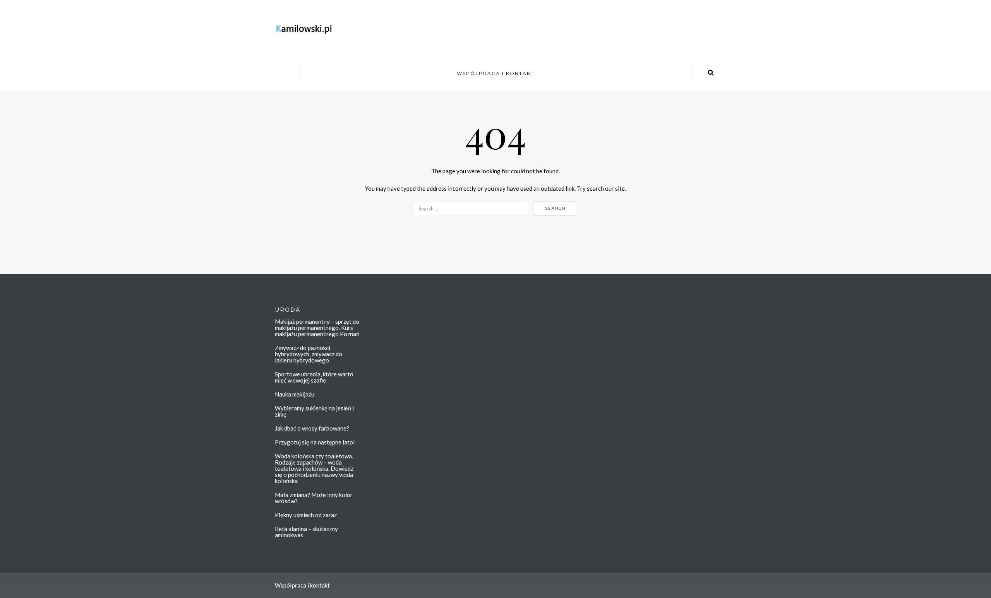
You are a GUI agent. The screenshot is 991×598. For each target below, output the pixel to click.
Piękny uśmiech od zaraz (306, 514)
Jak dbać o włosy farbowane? (312, 428)
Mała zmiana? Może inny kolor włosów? (314, 497)
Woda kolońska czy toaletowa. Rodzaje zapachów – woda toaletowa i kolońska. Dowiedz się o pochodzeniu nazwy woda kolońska (314, 468)
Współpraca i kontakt (495, 73)
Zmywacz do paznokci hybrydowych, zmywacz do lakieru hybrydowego (308, 354)
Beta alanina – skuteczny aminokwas (306, 531)
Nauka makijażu (294, 394)
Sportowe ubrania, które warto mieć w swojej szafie (314, 377)
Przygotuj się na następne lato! (315, 442)
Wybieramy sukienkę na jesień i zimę (314, 411)
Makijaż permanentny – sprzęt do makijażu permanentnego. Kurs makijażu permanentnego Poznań (317, 327)
